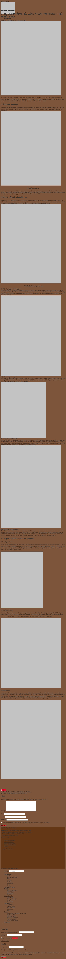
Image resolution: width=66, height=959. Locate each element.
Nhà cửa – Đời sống (12, 917)
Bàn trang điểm (11, 907)
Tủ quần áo (10, 909)
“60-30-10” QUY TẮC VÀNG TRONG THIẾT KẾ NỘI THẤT (16, 792)
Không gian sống (4, 10)
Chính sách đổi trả (9, 842)
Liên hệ (6, 846)
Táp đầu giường (11, 906)
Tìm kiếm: (6, 871)
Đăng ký (3, 957)
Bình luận (3, 811)
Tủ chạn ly (9, 894)
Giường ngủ (10, 904)
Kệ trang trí (10, 883)
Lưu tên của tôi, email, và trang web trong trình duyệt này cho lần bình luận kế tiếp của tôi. (26, 822)
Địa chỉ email (4, 947)
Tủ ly (8, 884)
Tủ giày (9, 886)
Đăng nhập (15, 938)
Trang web (3, 819)
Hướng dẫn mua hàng (9, 843)
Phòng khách (7, 18)
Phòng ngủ (7, 903)
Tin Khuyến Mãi (11, 915)
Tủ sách (9, 880)
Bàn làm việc (10, 897)
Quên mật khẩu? (5, 941)
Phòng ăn (6, 888)
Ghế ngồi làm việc (11, 899)
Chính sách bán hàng (9, 840)
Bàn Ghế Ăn (10, 893)
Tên (2, 814)
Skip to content (5, 1)
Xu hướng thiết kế (11, 10)
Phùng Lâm (23, 20)
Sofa (8, 875)
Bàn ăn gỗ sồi (10, 891)
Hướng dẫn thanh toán (10, 845)
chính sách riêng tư (27, 954)
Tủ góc (9, 881)
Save (4, 790)
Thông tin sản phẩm (12, 920)
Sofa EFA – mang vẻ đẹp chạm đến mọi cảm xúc (14, 793)
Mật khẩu (3, 935)
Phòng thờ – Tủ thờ (9, 887)
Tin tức (6, 912)
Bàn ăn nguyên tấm (12, 890)
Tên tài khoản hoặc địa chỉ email (10, 932)
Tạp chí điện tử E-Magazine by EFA (16, 913)
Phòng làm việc (8, 896)
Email (2, 817)
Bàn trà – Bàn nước (12, 877)
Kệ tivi (8, 878)
